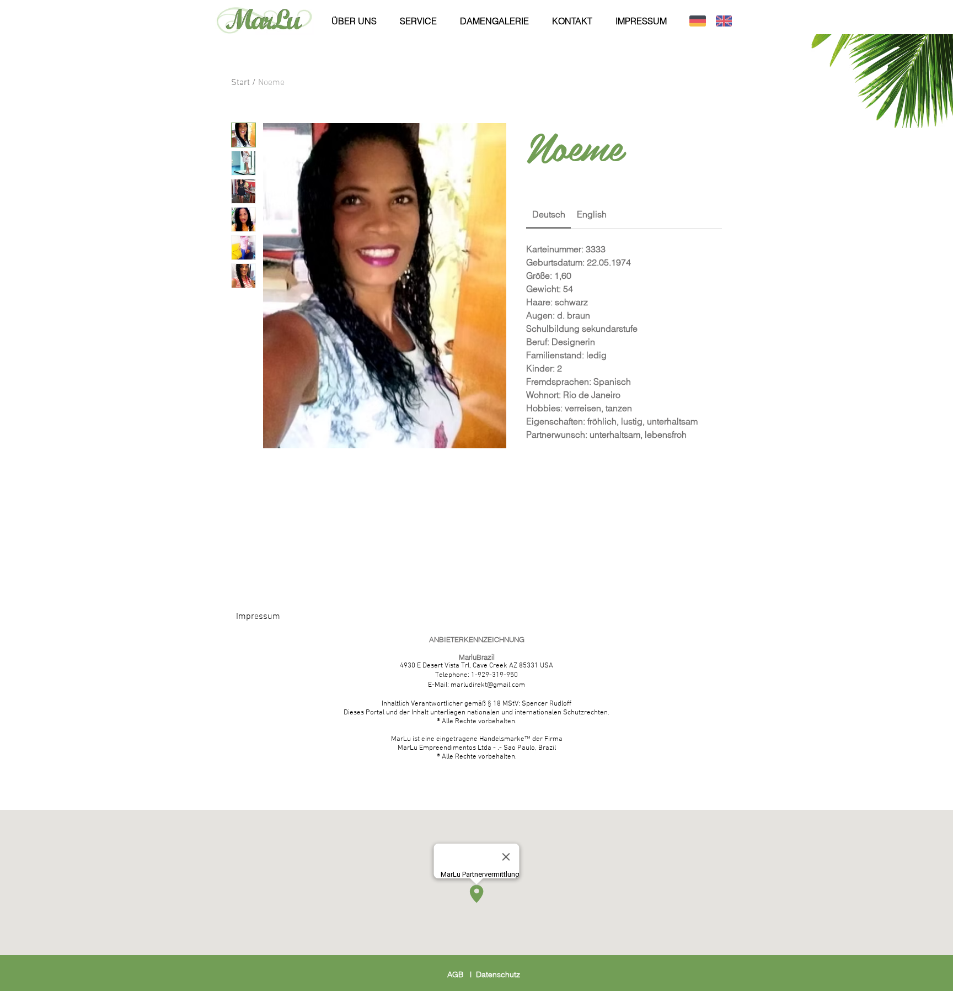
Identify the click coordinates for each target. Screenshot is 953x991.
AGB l (461, 974)
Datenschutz (498, 974)
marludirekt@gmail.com (488, 685)
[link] (548, 214)
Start (240, 82)
